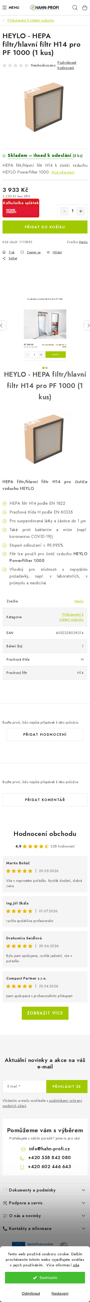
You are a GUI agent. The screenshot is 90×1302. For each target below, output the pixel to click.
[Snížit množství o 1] (64, 211)
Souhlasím (48, 1277)
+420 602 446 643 (49, 1166)
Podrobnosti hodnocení (67, 65)
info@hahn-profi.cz (49, 1149)
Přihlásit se (66, 1086)
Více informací (63, 172)
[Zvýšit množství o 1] (80, 211)
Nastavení (60, 1293)
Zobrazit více (45, 1013)
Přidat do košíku (45, 227)
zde (76, 1265)
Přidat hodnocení (45, 734)
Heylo (83, 242)
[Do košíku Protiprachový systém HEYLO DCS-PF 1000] (56, 354)
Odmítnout (31, 1293)
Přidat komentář (45, 799)
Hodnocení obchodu (45, 833)
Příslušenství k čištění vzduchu (72, 617)
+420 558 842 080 (49, 1157)
